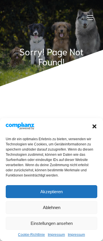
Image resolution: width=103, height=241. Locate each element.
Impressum (56, 235)
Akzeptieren (51, 191)
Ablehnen (51, 207)
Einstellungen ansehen (52, 223)
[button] (94, 126)
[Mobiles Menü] (90, 17)
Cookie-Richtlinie (31, 235)
